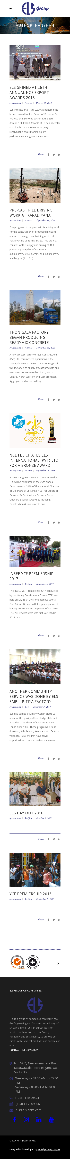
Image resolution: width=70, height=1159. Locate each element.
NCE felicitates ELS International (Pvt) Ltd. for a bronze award (35, 460)
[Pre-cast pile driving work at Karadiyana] (35, 185)
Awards (28, 102)
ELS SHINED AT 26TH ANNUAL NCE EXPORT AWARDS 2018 (29, 92)
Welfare (28, 582)
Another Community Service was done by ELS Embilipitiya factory (34, 694)
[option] (35, 62)
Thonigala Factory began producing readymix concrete (29, 337)
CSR (27, 704)
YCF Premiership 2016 (31, 892)
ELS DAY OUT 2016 (26, 811)
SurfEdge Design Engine (49, 1147)
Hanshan (16, 102)
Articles (28, 220)
